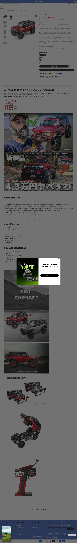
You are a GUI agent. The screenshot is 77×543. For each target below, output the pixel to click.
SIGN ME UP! (49, 275)
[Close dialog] (59, 259)
